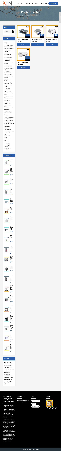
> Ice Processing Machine (8, 120)
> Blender (6, 115)
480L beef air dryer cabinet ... (11, 248)
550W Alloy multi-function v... (11, 170)
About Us (22, 3)
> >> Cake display (7, 71)
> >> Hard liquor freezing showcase (8, 76)
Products (27, 3)
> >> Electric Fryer (7, 148)
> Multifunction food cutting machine (9, 124)
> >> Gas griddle (7, 143)
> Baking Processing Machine (7, 105)
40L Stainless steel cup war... (11, 336)
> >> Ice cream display (8, 74)
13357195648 (8, 367)
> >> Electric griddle (7, 142)
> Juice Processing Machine (9, 117)
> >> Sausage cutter (7, 91)
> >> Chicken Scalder (8, 83)
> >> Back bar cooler (8, 57)
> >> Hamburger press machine (8, 113)
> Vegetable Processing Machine (8, 93)
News (32, 3)
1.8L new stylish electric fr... (11, 219)
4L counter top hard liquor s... (11, 267)
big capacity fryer (35, 406)
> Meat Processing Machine (9, 82)
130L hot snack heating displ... (11, 258)
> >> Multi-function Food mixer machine (8, 109)
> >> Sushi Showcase (8, 66)
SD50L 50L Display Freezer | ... (11, 237)
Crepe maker (37, 15)
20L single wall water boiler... (11, 346)
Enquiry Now (53, 3)
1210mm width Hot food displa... (11, 209)
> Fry (5, 140)
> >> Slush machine (7, 121)
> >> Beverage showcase (8, 45)
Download (42, 3)
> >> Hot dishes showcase (9, 48)
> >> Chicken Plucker (8, 85)
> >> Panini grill (7, 145)
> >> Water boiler (7, 135)
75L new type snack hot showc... (11, 287)
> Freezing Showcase (8, 72)
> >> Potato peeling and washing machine (8, 99)
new (33, 400)
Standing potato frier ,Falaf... (11, 161)
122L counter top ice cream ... (11, 228)
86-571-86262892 (9, 369)
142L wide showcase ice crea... (11, 200)
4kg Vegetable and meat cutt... (12, 180)
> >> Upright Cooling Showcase (7, 55)
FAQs (46, 3)
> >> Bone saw (6, 89)
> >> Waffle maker (7, 129)
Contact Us (36, 3)
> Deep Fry (6, 146)
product (37, 400)
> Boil (5, 134)
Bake (32, 15)
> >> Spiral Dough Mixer (8, 111)
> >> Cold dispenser (7, 118)
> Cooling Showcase (7, 52)
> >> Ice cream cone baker (9, 131)
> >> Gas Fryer (6, 149)
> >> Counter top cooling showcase (8, 63)
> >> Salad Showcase (8, 65)
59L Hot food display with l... (11, 307)
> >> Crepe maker (7, 132)
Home (18, 3)
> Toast (5, 137)
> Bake (5, 128)
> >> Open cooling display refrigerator (9, 69)
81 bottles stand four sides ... (11, 276)
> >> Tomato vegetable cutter (8, 96)
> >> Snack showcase (8, 46)
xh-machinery (8, 377)
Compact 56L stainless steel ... (11, 327)
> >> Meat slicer (7, 88)
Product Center (27, 15)
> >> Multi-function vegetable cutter (7, 102)
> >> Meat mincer (7, 86)
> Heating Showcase (7, 43)
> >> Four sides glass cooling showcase (8, 60)
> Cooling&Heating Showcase (7, 50)
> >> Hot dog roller (7, 138)
